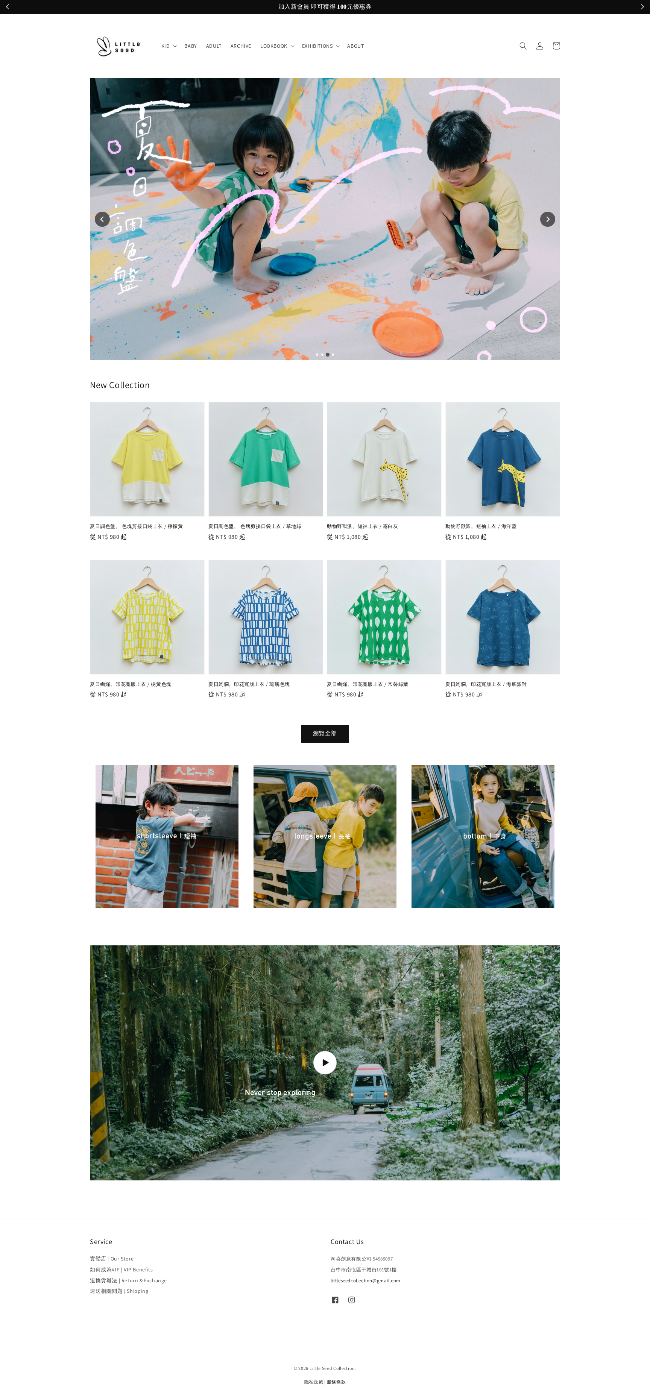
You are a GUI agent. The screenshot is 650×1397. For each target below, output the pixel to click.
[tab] (317, 354)
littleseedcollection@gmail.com (366, 1280)
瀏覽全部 (325, 733)
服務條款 (336, 1382)
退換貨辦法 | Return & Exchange (128, 1280)
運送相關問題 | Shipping (119, 1291)
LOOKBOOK (273, 45)
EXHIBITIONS (317, 45)
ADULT (214, 45)
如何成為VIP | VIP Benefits (121, 1269)
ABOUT (355, 45)
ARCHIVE (241, 45)
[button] (523, 46)
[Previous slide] (102, 219)
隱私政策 (313, 1382)
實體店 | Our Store (112, 1258)
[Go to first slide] (547, 219)
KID (165, 45)
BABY (190, 45)
